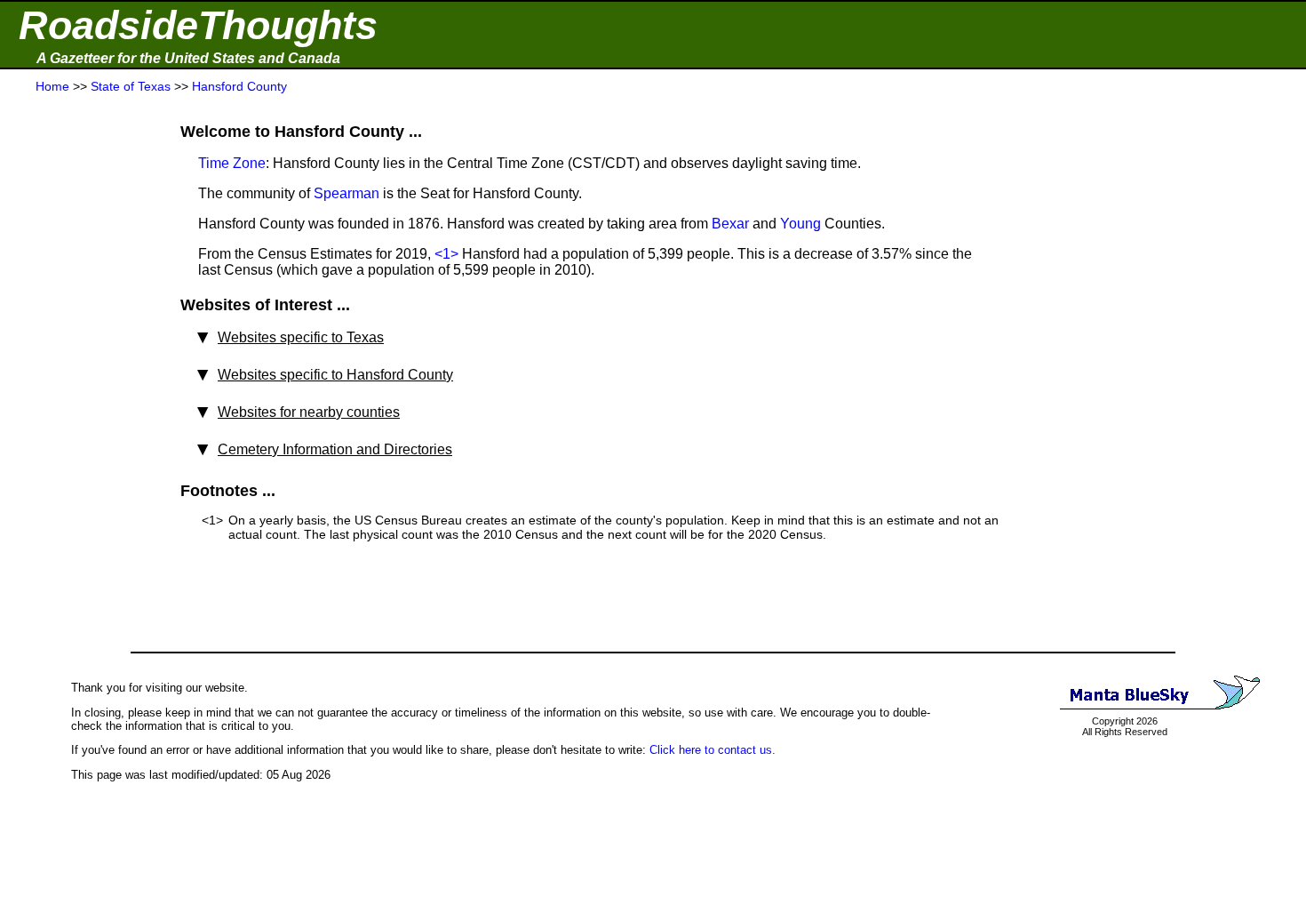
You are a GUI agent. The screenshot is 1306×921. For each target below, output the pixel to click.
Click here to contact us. (712, 750)
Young (800, 223)
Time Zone (232, 163)
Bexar (730, 223)
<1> (446, 253)
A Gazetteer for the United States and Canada (188, 58)
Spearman (346, 193)
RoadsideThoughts (198, 25)
